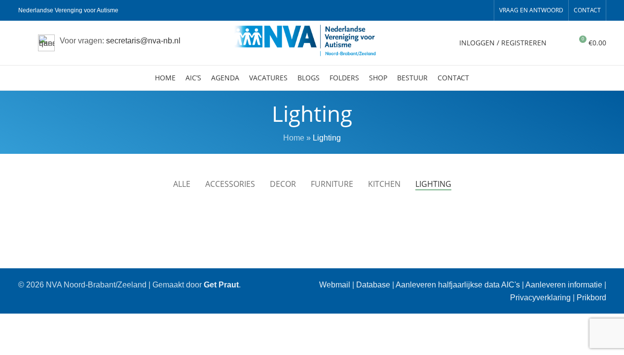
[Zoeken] (560, 43)
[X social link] (447, 10)
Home (293, 138)
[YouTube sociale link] (471, 10)
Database (373, 285)
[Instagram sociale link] (459, 10)
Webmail (334, 285)
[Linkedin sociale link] (483, 10)
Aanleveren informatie (563, 285)
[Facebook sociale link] (435, 10)
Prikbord (591, 297)
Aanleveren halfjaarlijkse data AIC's (458, 285)
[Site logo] (312, 42)
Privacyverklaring (540, 297)
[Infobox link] (109, 43)
